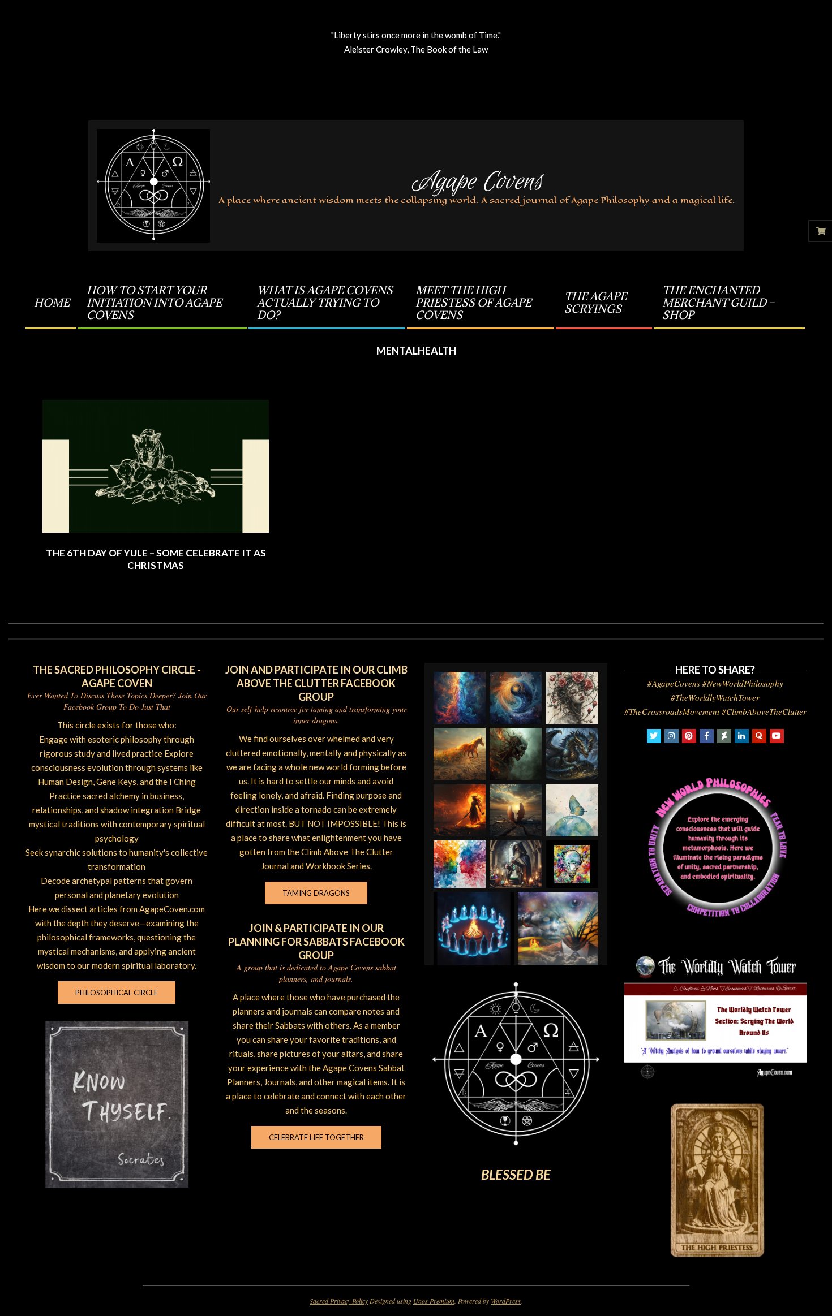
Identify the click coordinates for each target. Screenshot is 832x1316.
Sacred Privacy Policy (339, 1300)
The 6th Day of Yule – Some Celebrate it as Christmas (156, 559)
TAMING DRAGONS (316, 893)
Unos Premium (433, 1300)
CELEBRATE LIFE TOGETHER (316, 1137)
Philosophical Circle (116, 992)
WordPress (506, 1300)
